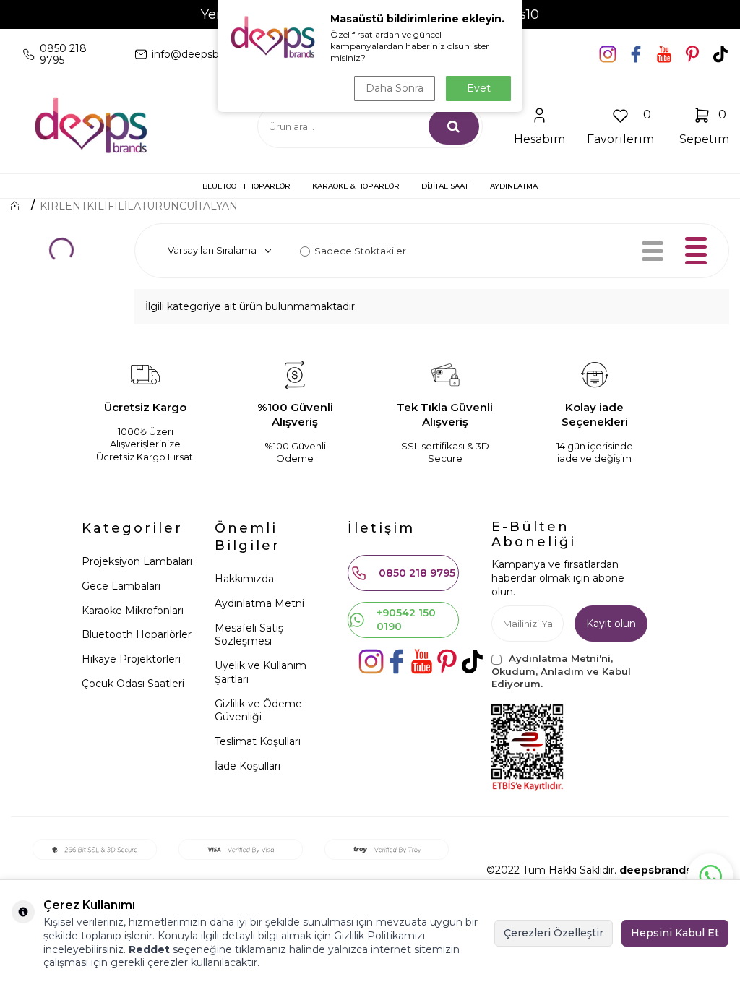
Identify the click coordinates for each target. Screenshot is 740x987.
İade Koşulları (247, 765)
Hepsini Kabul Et (675, 932)
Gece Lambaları (121, 585)
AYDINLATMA (514, 186)
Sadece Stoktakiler (360, 251)
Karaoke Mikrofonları (133, 610)
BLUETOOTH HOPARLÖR (246, 186)
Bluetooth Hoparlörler (137, 634)
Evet (479, 88)
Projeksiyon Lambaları (137, 561)
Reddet (149, 949)
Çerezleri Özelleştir (553, 932)
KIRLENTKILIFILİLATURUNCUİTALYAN (139, 206)
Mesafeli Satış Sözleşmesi (249, 634)
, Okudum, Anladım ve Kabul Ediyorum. (561, 670)
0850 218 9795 (417, 572)
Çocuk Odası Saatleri (133, 683)
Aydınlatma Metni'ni (560, 658)
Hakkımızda (244, 578)
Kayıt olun (611, 623)
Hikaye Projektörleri (131, 658)
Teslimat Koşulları (258, 741)
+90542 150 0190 (406, 619)
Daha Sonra (394, 88)
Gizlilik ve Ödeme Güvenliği (258, 710)
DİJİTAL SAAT (444, 186)
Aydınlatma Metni (259, 603)
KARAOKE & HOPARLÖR (356, 186)
